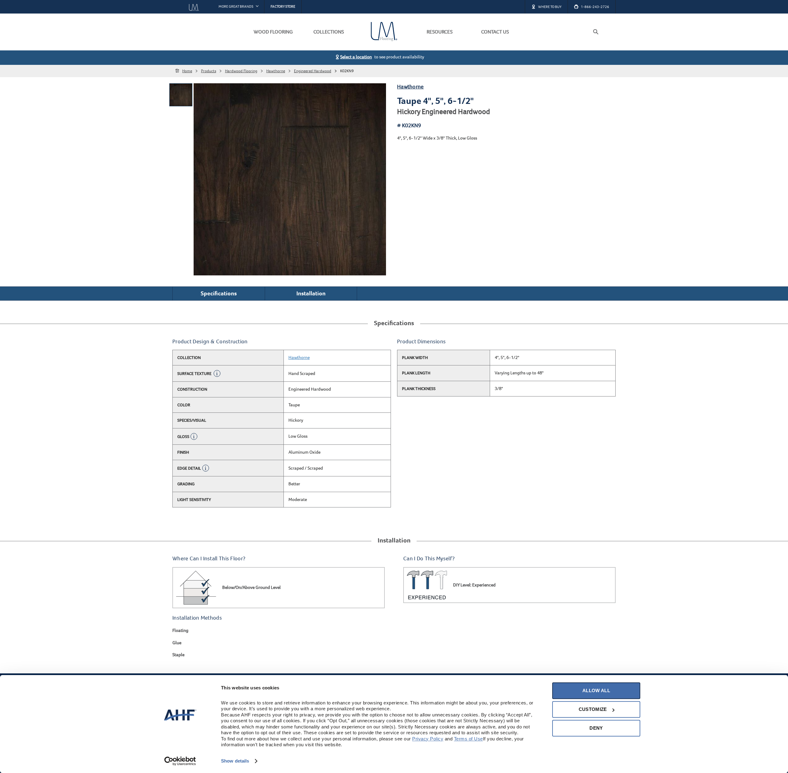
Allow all (596, 690)
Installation (311, 293)
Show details (235, 760)
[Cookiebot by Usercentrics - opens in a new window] (180, 761)
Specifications (219, 293)
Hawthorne (410, 86)
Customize (593, 709)
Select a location (356, 57)
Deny (596, 728)
